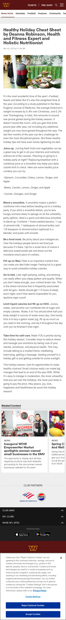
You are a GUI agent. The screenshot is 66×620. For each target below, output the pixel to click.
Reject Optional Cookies (33, 605)
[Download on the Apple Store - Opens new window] (22, 534)
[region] (33, 586)
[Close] (61, 557)
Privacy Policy (40, 590)
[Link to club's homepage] (6, 3)
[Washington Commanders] (33, 548)
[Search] (56, 5)
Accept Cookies (33, 614)
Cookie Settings (33, 596)
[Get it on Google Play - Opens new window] (43, 536)
